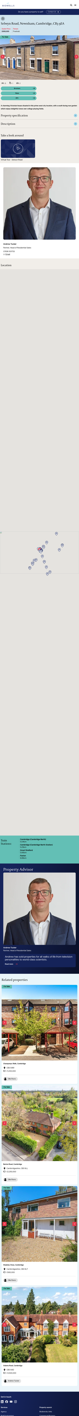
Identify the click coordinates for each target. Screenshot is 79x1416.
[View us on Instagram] (15, 1401)
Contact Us (52, 12)
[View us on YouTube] (11, 1401)
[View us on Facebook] (6, 1401)
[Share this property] (3, 20)
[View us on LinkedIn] (2, 1401)
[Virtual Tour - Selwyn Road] (18, 148)
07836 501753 (9, 252)
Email (8, 254)
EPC (17, 98)
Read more (9, 964)
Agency (4, 1412)
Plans (17, 93)
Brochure (17, 88)
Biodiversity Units (46, 1412)
